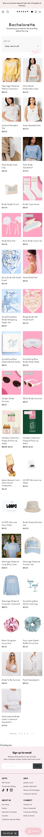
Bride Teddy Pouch (10, 204)
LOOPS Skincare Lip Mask (32, 481)
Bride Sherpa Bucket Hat (32, 523)
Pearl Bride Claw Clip (9, 166)
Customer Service (30, 794)
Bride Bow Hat (8, 240)
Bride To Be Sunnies (11, 679)
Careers (5, 815)
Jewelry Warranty (30, 786)
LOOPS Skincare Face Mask (9, 523)
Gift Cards (6, 782)
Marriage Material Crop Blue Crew (10, 563)
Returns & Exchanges (31, 790)
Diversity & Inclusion (9, 812)
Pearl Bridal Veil (30, 277)
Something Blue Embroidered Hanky (11, 360)
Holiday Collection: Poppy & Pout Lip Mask (10, 440)
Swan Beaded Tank (32, 125)
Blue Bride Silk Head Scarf (11, 279)
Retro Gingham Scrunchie (9, 642)
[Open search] (8, 12)
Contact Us (27, 804)
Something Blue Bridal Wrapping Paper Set (9, 319)
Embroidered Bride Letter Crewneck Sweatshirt (10, 719)
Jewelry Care (28, 782)
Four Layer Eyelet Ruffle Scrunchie (31, 642)
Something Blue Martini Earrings (30, 602)
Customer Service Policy (11, 819)
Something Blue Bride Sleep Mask (31, 360)
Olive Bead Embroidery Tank (30, 87)
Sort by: (7, 41)
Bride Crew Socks (31, 204)
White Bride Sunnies (32, 398)
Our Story (5, 804)
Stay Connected (29, 808)
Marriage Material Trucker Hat (31, 563)
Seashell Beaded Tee (10, 126)
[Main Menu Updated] (3, 12)
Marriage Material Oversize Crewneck (11, 602)
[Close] (15, 833)
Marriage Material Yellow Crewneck (10, 87)
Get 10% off (8, 833)
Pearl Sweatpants (31, 679)
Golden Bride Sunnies (8, 400)
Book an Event (28, 815)
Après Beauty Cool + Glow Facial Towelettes (11, 483)
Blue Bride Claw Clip (32, 240)
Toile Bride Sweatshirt (28, 166)
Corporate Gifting (9, 786)
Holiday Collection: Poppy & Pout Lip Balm (31, 440)
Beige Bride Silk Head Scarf (30, 318)
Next (32, 733)
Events (4, 808)
